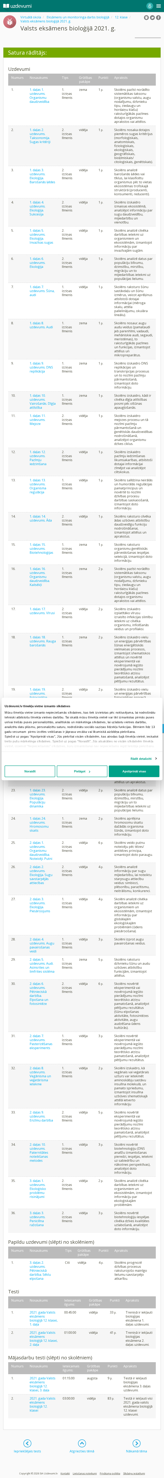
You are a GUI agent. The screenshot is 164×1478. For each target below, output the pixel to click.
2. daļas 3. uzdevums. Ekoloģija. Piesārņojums (40, 905)
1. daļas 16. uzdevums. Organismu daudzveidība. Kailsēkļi (40, 577)
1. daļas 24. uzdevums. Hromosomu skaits (39, 824)
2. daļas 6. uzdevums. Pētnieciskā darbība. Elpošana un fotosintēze (39, 993)
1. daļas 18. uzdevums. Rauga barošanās (43, 641)
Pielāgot (79, 771)
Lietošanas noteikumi (85, 1473)
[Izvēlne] (158, 6)
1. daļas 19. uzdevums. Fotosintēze (38, 693)
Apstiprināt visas (134, 771)
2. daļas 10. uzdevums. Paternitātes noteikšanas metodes (39, 1152)
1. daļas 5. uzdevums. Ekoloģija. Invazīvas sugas (41, 236)
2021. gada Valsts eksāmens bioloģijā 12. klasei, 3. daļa (42, 1384)
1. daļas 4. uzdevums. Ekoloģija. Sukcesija (37, 208)
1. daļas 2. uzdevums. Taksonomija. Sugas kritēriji (40, 136)
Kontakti (65, 1473)
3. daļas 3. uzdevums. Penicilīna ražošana (37, 1219)
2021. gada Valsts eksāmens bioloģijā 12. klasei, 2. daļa (44, 1338)
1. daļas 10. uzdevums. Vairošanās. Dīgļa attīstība (43, 401)
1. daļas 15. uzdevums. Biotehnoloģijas (41, 548)
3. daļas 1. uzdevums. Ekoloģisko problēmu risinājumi (38, 1189)
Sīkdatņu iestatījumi (134, 1473)
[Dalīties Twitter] (152, 17)
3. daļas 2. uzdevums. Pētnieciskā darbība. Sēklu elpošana (40, 1270)
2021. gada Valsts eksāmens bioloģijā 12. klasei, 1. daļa (44, 1318)
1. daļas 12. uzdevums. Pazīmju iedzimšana (38, 458)
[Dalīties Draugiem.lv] (146, 17)
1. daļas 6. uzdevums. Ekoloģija (37, 262)
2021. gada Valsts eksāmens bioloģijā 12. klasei (42, 1404)
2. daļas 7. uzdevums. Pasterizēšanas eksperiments (41, 1042)
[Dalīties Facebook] (158, 17)
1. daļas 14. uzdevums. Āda (41, 518)
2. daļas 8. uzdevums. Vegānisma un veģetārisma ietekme (40, 1076)
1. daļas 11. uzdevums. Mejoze (38, 420)
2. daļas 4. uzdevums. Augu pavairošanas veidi (42, 945)
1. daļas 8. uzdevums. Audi (41, 325)
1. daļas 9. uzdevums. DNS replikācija (41, 367)
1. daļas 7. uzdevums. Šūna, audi (42, 291)
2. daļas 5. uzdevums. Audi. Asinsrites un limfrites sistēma (42, 965)
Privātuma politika (110, 1473)
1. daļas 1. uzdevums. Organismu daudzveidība (39, 95)
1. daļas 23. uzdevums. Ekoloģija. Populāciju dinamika (38, 798)
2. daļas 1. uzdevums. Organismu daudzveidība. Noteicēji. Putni (41, 850)
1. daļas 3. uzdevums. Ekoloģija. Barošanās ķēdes (42, 176)
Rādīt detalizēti (141, 758)
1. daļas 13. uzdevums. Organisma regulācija (38, 486)
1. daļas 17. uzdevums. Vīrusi (42, 611)
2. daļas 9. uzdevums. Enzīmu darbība (41, 1116)
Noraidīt (30, 771)
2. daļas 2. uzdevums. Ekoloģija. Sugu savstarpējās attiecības (41, 875)
